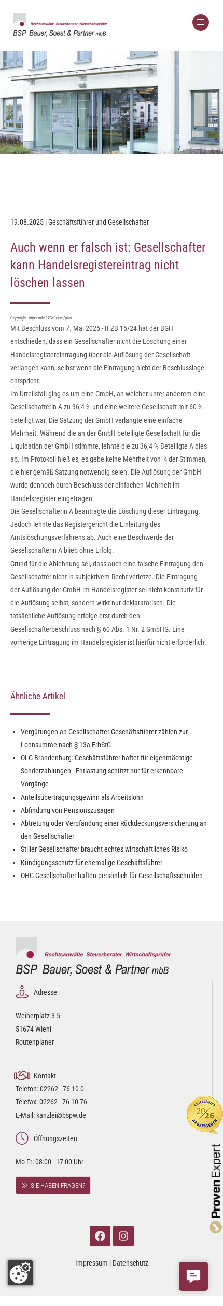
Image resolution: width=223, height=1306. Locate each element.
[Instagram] (123, 1236)
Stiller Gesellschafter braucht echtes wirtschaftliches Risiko (104, 849)
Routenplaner (35, 1042)
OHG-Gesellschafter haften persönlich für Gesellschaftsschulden (112, 875)
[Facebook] (100, 1236)
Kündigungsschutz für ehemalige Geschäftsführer (91, 862)
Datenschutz (130, 1263)
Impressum (91, 1263)
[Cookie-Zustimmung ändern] (20, 1272)
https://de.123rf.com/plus (50, 318)
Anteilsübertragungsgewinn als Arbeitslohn (82, 797)
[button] (193, 1276)
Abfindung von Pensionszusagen (68, 810)
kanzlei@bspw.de (61, 1115)
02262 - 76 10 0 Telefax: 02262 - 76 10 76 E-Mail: (51, 1102)
